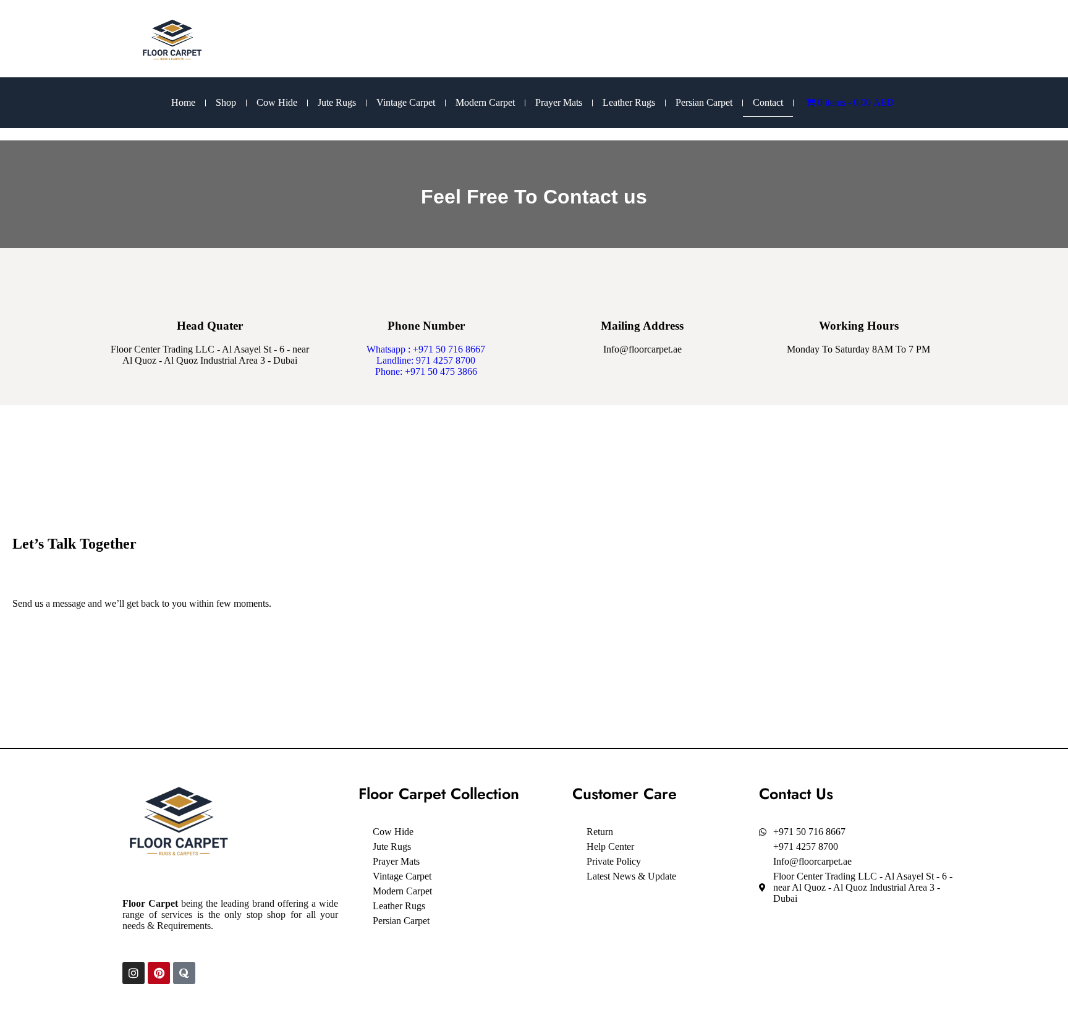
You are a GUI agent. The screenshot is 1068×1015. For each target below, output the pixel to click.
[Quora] (184, 973)
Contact (768, 102)
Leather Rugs (629, 102)
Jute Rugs (337, 102)
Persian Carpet (704, 102)
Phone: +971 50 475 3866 (426, 371)
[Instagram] (133, 973)
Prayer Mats (558, 102)
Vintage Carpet (405, 102)
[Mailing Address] (642, 287)
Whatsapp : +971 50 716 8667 (426, 349)
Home (183, 102)
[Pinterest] (159, 973)
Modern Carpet (485, 102)
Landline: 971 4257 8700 (425, 360)
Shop (226, 102)
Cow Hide (276, 102)
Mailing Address (642, 325)
